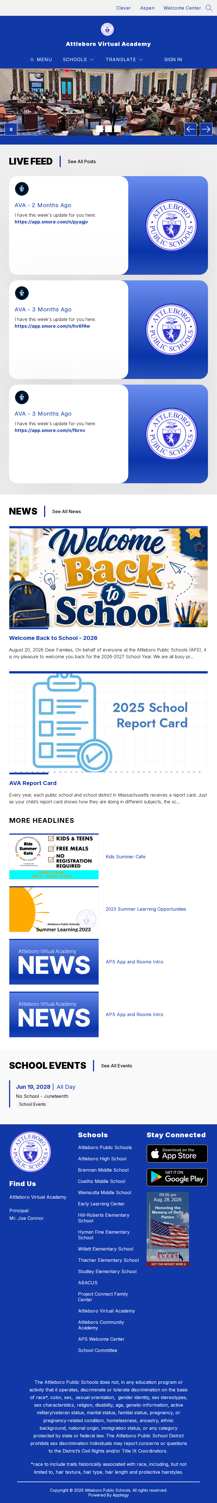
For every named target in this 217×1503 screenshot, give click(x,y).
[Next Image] (206, 129)
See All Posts (82, 161)
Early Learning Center (101, 1204)
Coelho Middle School (101, 1181)
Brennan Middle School (103, 1170)
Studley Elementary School (107, 1271)
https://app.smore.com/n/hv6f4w (52, 326)
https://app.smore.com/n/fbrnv (50, 430)
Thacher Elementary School (108, 1260)
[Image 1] (99, 128)
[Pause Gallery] (11, 129)
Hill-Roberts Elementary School (103, 1217)
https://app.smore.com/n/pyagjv (51, 222)
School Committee (97, 1350)
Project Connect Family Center (103, 1296)
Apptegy (121, 1495)
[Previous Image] (190, 129)
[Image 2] (108, 128)
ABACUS (87, 1282)
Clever (123, 8)
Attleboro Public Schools (105, 1147)
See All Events (116, 1065)
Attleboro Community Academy (101, 1325)
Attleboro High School (102, 1158)
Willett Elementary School (105, 1249)
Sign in (173, 59)
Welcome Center (182, 8)
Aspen (147, 8)
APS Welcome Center (101, 1339)
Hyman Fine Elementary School (104, 1234)
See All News (66, 511)
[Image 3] (117, 128)
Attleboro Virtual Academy (106, 1311)
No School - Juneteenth (42, 1096)
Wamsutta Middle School (104, 1192)
